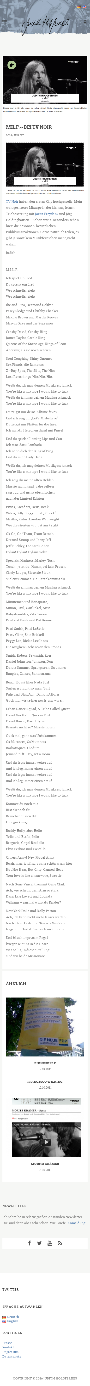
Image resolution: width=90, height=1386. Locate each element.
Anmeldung (76, 1223)
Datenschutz (11, 1356)
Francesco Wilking (45, 1082)
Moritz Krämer (45, 1164)
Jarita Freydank (46, 214)
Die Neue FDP (45, 1063)
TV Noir (12, 201)
